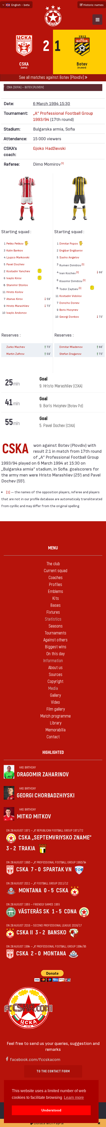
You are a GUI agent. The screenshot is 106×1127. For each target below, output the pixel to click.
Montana (29, 890)
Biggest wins (55, 647)
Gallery (55, 695)
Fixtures (53, 612)
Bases (55, 605)
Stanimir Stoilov (17, 285)
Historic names (93, 4)
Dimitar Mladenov (71, 346)
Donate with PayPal (48, 1123)
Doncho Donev (69, 302)
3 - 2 (11, 848)
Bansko (57, 932)
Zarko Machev (15, 346)
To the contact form (53, 1071)
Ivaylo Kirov (13, 278)
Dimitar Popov (69, 243)
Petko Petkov (15, 243)
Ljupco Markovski (17, 257)
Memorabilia (55, 730)
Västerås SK (33, 911)
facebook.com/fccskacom (35, 1059)
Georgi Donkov (69, 316)
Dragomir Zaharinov (43, 774)
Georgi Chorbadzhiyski (45, 795)
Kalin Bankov (14, 250)
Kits (55, 598)
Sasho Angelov (69, 257)
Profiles (55, 584)
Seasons (56, 626)
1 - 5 (57, 911)
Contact (53, 737)
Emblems (55, 591)
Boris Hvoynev (68, 309)
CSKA (22, 869)
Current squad (55, 571)
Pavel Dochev (15, 264)
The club (53, 564)
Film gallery (55, 709)
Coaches (56, 578)
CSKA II (25, 932)
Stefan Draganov (70, 353)
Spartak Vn (57, 869)
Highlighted (53, 752)
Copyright (55, 681)
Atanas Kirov (14, 298)
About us (55, 668)
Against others (55, 640)
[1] (62, 162)
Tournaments (55, 633)
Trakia (26, 848)
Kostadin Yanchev (18, 271)
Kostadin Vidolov (70, 295)
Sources (55, 674)
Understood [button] (51, 1110)
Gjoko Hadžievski (49, 148)
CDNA (70, 911)
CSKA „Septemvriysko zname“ (54, 837)
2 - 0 (36, 953)
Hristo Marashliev (17, 305)
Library (55, 723)
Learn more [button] (74, 1097)
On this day (55, 654)
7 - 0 (36, 869)
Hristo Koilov (14, 291)
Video (55, 702)
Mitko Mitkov (34, 816)
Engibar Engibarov (71, 250)
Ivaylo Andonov (16, 312)
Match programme (55, 716)
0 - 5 (49, 890)
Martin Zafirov (15, 353)
